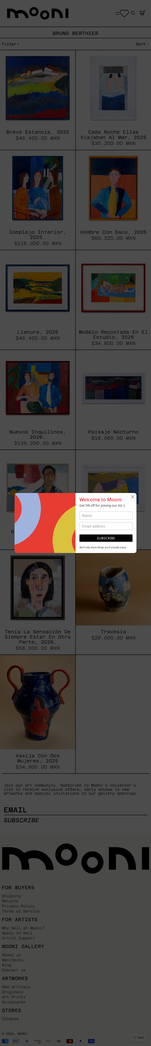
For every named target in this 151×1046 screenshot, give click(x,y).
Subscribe (106, 538)
